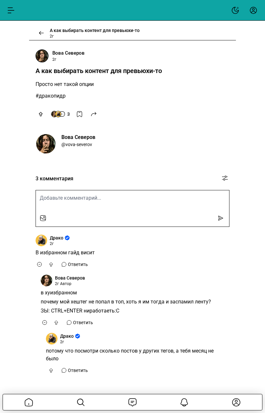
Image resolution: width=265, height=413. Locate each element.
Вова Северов (68, 53)
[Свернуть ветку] (39, 264)
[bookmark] (79, 114)
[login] (253, 10)
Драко (56, 237)
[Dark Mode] (235, 10)
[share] (93, 114)
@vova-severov (76, 144)
